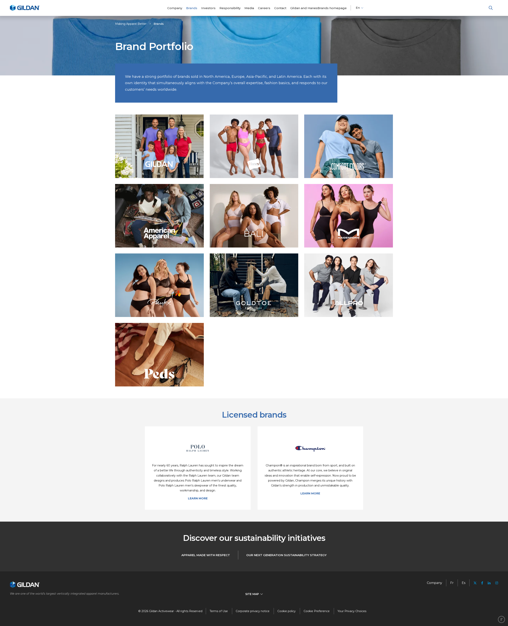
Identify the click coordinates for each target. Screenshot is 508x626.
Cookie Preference (317, 611)
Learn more (198, 498)
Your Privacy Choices (352, 611)
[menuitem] (174, 8)
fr (452, 583)
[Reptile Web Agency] (501, 619)
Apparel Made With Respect (205, 555)
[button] (491, 8)
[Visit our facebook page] (482, 583)
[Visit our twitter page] (475, 583)
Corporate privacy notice (252, 611)
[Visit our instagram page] (495, 583)
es (463, 583)
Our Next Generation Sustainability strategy (286, 555)
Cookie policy (286, 611)
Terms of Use (219, 611)
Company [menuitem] (434, 583)
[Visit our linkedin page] (489, 583)
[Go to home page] (25, 10)
